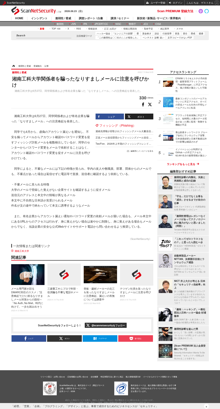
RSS (78, 28)
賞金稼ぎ (146, 33)
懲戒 (193, 33)
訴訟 (157, 33)
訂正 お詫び (110, 28)
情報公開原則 (130, 28)
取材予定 (148, 28)
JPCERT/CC (101, 24)
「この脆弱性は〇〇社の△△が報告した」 (118, 37)
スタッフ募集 (171, 376)
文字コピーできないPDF (180, 37)
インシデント (39, 18)
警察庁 (132, 24)
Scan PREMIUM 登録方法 (175, 11)
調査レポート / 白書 (91, 18)
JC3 (146, 24)
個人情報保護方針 (133, 376)
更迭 (177, 33)
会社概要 (94, 376)
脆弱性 (60, 24)
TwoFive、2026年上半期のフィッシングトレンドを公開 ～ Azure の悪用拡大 (137, 143)
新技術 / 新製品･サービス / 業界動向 (159, 18)
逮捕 (201, 33)
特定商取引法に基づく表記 (112, 376)
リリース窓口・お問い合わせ (52, 376)
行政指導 (167, 33)
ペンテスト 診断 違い (153, 37)
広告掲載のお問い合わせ (77, 376)
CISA (158, 24)
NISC (118, 24)
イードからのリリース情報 (154, 376)
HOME (19, 18)
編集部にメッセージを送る (142, 151)
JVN (73, 24)
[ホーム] (13, 65)
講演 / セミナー (120, 18)
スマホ (179, 28)
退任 (185, 33)
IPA (85, 24)
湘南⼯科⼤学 (22, 251)
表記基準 (164, 28)
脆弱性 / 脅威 (63, 18)
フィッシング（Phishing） (117, 125)
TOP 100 (56, 28)
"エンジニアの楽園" (123, 33)
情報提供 (92, 28)
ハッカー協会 (103, 33)
